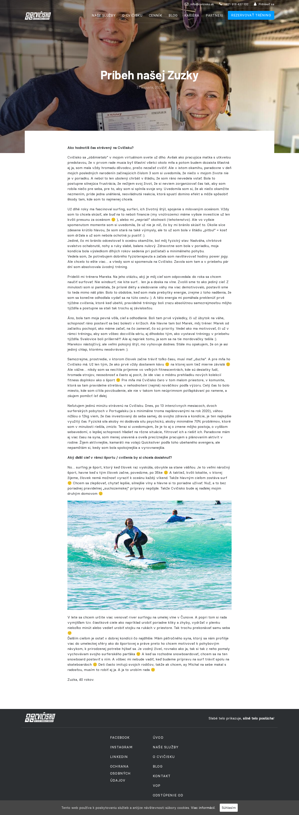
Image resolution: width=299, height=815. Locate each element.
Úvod (158, 737)
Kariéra (191, 15)
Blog (173, 15)
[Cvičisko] (38, 15)
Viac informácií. (203, 808)
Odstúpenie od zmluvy (168, 798)
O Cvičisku (132, 15)
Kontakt (162, 776)
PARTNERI (214, 15)
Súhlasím (229, 808)
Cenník (155, 15)
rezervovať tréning (251, 15)
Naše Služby (104, 15)
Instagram (121, 747)
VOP (157, 786)
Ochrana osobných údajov (120, 773)
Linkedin (119, 757)
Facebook (120, 737)
